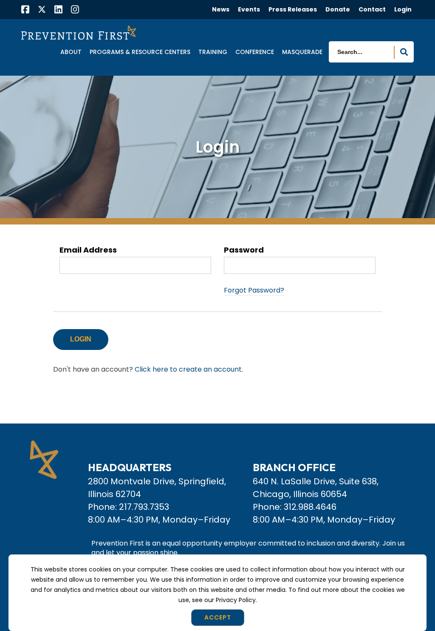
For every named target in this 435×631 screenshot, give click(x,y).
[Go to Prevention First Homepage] (78, 32)
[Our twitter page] (42, 9)
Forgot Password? (254, 290)
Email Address (88, 250)
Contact (372, 9)
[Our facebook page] (25, 10)
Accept (217, 617)
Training (212, 52)
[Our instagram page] (75, 10)
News (220, 9)
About (71, 52)
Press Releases (292, 9)
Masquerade (302, 52)
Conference (254, 52)
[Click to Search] (404, 52)
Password (244, 250)
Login (403, 9)
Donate (337, 9)
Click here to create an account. (189, 369)
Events (249, 9)
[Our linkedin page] (58, 10)
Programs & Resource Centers (140, 52)
